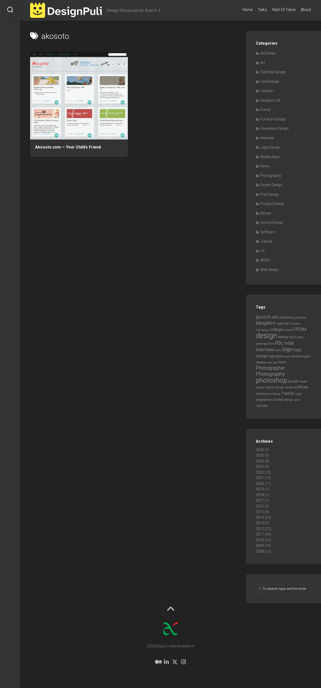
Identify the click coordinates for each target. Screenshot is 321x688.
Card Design (269, 82)
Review (265, 213)
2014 (260, 517)
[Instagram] (183, 662)
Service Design (271, 222)
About (306, 9)
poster (293, 381)
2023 (260, 467)
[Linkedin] (166, 662)
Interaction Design (274, 128)
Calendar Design (273, 72)
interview (265, 349)
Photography (270, 176)
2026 (260, 450)
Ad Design (268, 53)
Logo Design (270, 147)
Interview (267, 138)
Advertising (287, 317)
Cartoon (266, 91)
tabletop (275, 394)
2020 (260, 484)
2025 (260, 455)
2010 (260, 540)
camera (295, 323)
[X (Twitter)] (175, 662)
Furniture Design (273, 119)
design (266, 335)
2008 (260, 551)
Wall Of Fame (284, 9)
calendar (283, 323)
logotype (275, 356)
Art (262, 63)
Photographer (270, 368)
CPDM (299, 329)
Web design (269, 270)
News (264, 166)
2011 (260, 534)
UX (262, 251)
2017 (260, 500)
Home (247, 9)
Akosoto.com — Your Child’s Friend (68, 147)
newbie (261, 362)
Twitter (287, 393)
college (276, 329)
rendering (291, 387)
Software (267, 232)
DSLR (292, 337)
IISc (279, 343)
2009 (260, 546)
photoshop (271, 380)
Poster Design (271, 185)
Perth (282, 362)
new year (272, 362)
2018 (260, 495)
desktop (283, 337)
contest (287, 330)
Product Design (272, 204)
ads (275, 317)
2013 (260, 523)
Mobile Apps (270, 157)
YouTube (262, 406)
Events (265, 110)
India (289, 343)
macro (287, 356)
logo (287, 349)
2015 (260, 512)
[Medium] (157, 662)
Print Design (269, 194)
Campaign (262, 330)
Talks (262, 9)
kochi (278, 350)
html (271, 343)
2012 (260, 529)
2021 (260, 478)
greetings (261, 343)
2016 (260, 506)
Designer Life (270, 100)
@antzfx (263, 317)
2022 (260, 472)
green (300, 337)
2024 (260, 461)
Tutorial (266, 241)
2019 (260, 489)
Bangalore (265, 323)
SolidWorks (263, 394)
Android (301, 317)
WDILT (265, 260)
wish (297, 400)
